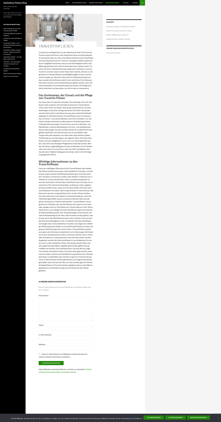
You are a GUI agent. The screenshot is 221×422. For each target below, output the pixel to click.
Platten (125, 2)
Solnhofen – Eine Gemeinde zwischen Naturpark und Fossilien (11, 64)
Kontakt (135, 2)
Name (41, 325)
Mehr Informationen (198, 417)
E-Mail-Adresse (45, 335)
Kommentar (44, 295)
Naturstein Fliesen (112, 2)
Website (42, 344)
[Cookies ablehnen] (218, 418)
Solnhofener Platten (79, 2)
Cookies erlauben (154, 417)
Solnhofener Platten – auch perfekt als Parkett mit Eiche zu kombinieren (12, 45)
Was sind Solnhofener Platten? (12, 73)
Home (67, 2)
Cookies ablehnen (175, 417)
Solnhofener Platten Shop (15, 2)
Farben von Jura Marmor (11, 76)
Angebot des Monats (96, 2)
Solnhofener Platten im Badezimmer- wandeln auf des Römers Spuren (12, 52)
